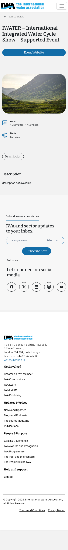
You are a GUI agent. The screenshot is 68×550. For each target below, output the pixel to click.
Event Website (34, 52)
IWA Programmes (14, 451)
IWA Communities (14, 379)
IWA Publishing (13, 395)
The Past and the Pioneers (19, 456)
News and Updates (15, 410)
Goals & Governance (16, 440)
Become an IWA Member (18, 373)
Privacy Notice (56, 510)
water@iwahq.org (14, 359)
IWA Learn (10, 384)
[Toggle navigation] (61, 6)
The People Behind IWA (17, 461)
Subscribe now (37, 251)
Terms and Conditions (32, 510)
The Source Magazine (16, 420)
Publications (11, 425)
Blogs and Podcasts (15, 415)
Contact (8, 476)
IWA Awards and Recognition (21, 446)
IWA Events (10, 389)
